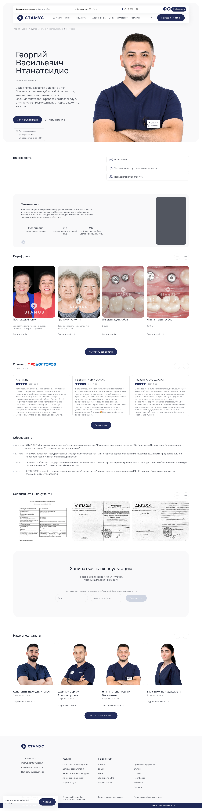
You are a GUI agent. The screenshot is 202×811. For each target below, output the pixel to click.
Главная (16, 29)
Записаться (136, 598)
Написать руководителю (32, 772)
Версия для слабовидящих (110, 797)
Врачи (24, 29)
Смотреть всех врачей (101, 715)
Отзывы (137, 773)
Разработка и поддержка (163, 805)
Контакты (138, 787)
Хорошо (47, 801)
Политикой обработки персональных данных (119, 591)
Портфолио (139, 778)
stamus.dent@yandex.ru (32, 762)
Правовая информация (144, 764)
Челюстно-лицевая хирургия (76, 773)
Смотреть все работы (101, 351)
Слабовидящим (179, 9)
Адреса (101, 764)
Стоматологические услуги (75, 764)
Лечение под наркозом (74, 778)
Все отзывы (101, 425)
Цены (100, 773)
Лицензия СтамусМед (75, 798)
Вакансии (138, 782)
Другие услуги (69, 782)
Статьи (137, 769)
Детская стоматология (73, 769)
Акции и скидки (105, 782)
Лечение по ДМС (106, 778)
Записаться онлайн (27, 119)
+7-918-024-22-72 (131, 9)
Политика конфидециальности (148, 797)
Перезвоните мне (170, 17)
